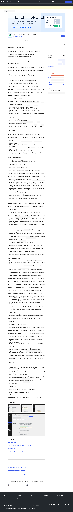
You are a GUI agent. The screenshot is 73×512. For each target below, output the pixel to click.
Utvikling (27, 40)
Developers (32, 498)
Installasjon (21, 40)
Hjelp (64, 40)
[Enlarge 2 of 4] (31, 405)
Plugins (18, 498)
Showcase (19, 495)
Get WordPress (68, 1)
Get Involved (46, 495)
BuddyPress (59, 500)
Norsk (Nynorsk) (15, 505)
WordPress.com (60, 495)
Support (31, 497)
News (5, 497)
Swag (45, 500)
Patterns (18, 500)
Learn (31, 495)
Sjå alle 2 (63, 57)
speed (64, 63)
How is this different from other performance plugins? (17, 474)
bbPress (58, 498)
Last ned (63, 35)
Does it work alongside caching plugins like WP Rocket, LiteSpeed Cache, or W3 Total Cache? (16, 471)
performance (60, 63)
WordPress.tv (33, 500)
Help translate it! (45, 7)
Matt (58, 497)
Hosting (5, 498)
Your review (50, 84)
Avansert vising (51, 66)
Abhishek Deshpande (18, 36)
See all (64, 84)
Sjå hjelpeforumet (51, 95)
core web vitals (62, 59)
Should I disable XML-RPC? (13, 448)
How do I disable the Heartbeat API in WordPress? (17, 467)
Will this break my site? (12, 442)
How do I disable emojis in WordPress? (15, 464)
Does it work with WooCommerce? (14, 461)
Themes (18, 497)
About (5, 495)
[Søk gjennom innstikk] (14, 11)
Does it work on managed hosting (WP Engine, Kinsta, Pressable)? (20, 445)
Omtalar (15, 40)
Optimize (63, 61)
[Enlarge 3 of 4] (43, 405)
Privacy (5, 500)
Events (45, 497)
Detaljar (10, 40)
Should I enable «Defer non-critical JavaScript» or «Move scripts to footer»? (22, 451)
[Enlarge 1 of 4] (18, 405)
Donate (45, 498)
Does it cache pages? (12, 454)
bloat (59, 59)
